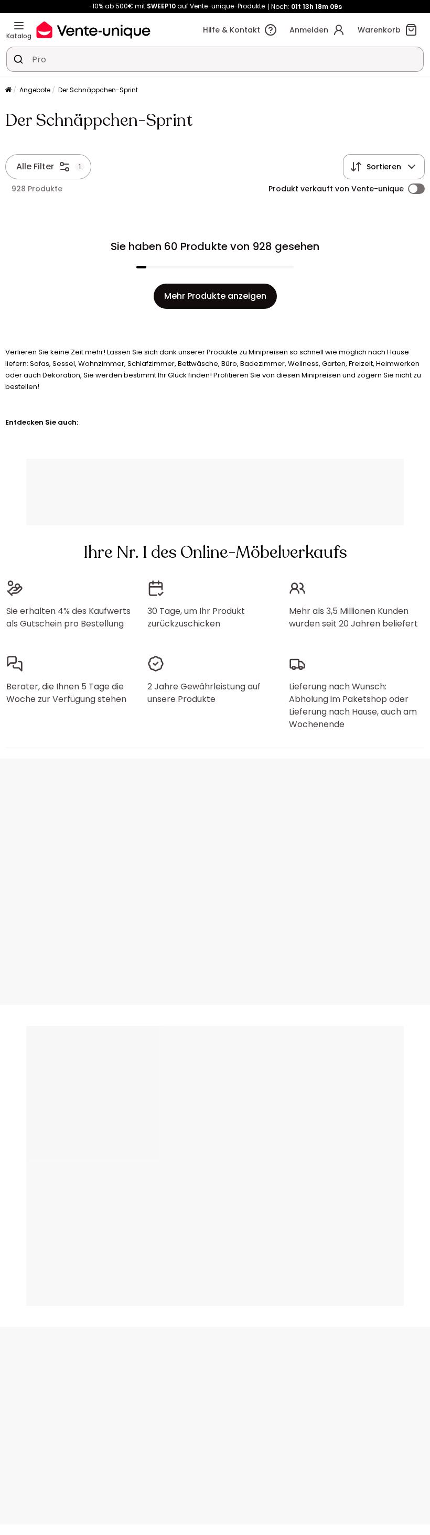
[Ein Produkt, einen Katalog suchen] (18, 59)
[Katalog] (19, 25)
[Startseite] (8, 90)
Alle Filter (35, 166)
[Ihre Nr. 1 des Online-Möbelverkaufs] (93, 30)
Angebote (34, 89)
